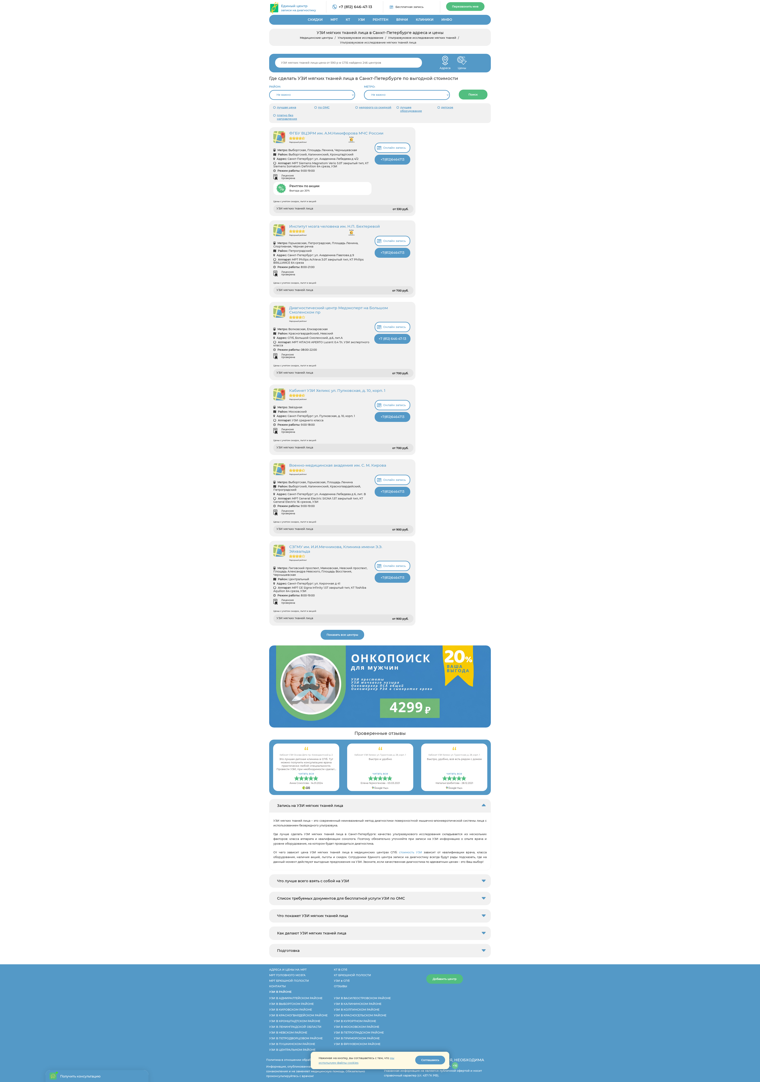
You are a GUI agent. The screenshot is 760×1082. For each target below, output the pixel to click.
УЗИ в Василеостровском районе (362, 998)
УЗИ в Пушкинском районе (292, 1044)
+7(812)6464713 (392, 159)
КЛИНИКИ (424, 20)
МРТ (334, 20)
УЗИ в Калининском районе (357, 1004)
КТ (348, 20)
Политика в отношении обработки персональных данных (309, 1060)
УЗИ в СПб (342, 981)
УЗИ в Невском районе (288, 1032)
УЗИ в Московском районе (356, 1027)
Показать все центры (342, 635)
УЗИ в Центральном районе (292, 1050)
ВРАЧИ (402, 20)
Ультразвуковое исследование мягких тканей (422, 38)
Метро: (369, 86)
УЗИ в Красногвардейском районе (298, 1015)
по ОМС (324, 107)
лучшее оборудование (411, 109)
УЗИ (361, 20)
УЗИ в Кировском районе (290, 1009)
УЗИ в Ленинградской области (295, 1027)
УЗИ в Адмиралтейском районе (295, 998)
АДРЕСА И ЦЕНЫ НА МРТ (288, 969)
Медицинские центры (316, 38)
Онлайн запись (394, 148)
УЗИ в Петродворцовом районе (296, 1038)
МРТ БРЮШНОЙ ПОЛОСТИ (289, 981)
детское (447, 107)
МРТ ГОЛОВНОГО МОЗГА (287, 975)
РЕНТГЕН (380, 20)
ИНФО (446, 20)
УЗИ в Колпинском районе (356, 1009)
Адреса (445, 67)
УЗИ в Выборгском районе (291, 1004)
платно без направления (287, 117)
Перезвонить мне (465, 6)
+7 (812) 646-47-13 (355, 7)
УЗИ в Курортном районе (355, 1021)
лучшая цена (286, 107)
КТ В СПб (340, 969)
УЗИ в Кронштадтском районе (294, 1021)
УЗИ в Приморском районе (357, 1038)
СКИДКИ (315, 20)
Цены (462, 67)
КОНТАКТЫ (277, 986)
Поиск (473, 94)
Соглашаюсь (430, 1060)
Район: (275, 86)
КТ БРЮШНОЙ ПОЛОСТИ (352, 975)
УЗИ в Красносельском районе (360, 1015)
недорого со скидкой (375, 107)
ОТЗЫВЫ (340, 986)
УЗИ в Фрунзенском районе (357, 1044)
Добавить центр (445, 979)
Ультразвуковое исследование (360, 38)
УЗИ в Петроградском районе (359, 1032)
